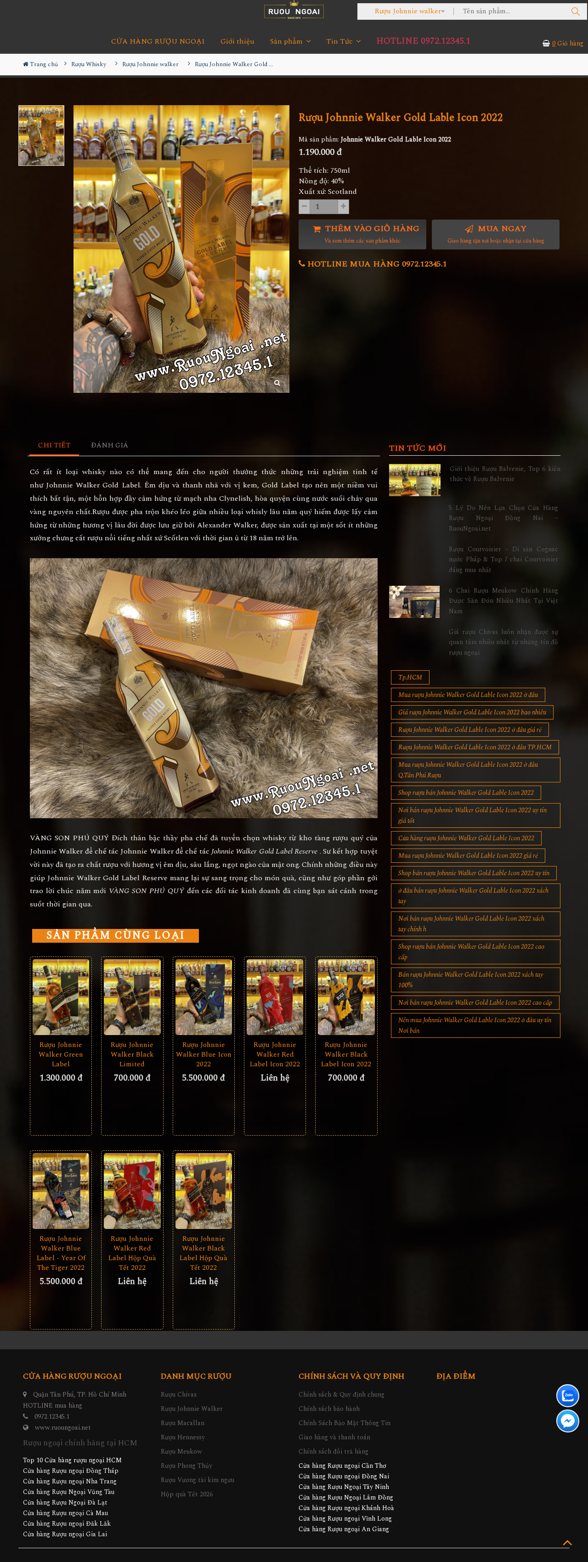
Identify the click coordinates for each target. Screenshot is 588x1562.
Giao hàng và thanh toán (334, 1437)
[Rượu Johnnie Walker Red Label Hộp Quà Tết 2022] (132, 1191)
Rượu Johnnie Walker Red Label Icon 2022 (275, 1054)
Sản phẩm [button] (287, 41)
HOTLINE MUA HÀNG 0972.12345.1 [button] (376, 264)
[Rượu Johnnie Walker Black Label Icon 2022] (346, 997)
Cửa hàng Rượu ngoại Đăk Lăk (67, 1523)
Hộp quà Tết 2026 (187, 1494)
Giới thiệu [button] (237, 41)
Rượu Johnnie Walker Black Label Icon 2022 (346, 1054)
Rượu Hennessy (183, 1437)
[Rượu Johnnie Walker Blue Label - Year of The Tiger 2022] (61, 1191)
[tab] (54, 446)
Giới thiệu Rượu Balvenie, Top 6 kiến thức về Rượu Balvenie (505, 474)
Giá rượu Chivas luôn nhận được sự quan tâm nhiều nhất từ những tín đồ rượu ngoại (503, 642)
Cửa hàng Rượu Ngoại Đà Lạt (65, 1502)
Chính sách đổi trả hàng (333, 1451)
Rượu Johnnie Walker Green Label (61, 1054)
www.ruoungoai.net (63, 1427)
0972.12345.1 (51, 1416)
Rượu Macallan (182, 1423)
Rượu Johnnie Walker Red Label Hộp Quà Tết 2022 (132, 1253)
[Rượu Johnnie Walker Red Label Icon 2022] (275, 997)
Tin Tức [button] (340, 41)
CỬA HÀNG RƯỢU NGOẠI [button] (158, 41)
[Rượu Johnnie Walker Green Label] (61, 997)
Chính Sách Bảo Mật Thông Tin (344, 1423)
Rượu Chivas (179, 1394)
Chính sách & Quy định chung (341, 1394)
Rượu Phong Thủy (186, 1466)
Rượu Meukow (181, 1451)
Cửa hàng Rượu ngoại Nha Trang (70, 1481)
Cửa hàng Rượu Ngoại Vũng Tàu (68, 1492)
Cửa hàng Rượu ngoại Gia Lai (65, 1534)
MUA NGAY (495, 234)
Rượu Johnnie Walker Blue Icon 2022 (204, 1054)
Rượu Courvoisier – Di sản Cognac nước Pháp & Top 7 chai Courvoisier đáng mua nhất (503, 559)
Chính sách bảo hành (329, 1409)
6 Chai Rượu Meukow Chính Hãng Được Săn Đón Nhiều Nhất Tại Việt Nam (503, 601)
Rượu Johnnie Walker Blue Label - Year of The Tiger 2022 (61, 1253)
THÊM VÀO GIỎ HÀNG (371, 234)
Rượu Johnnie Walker (192, 1409)
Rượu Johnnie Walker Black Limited (132, 1054)
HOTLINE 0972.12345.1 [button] (423, 41)
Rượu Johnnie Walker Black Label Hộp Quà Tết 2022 (203, 1253)
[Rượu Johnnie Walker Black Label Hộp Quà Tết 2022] (203, 1191)
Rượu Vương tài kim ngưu (197, 1480)
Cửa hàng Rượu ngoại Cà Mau (65, 1513)
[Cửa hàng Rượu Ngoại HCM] (294, 9)
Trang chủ (43, 64)
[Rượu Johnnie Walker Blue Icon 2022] (203, 997)
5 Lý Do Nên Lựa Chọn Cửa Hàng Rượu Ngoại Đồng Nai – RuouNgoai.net (503, 518)
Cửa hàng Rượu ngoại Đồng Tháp (71, 1471)
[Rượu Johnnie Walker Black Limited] (132, 997)
